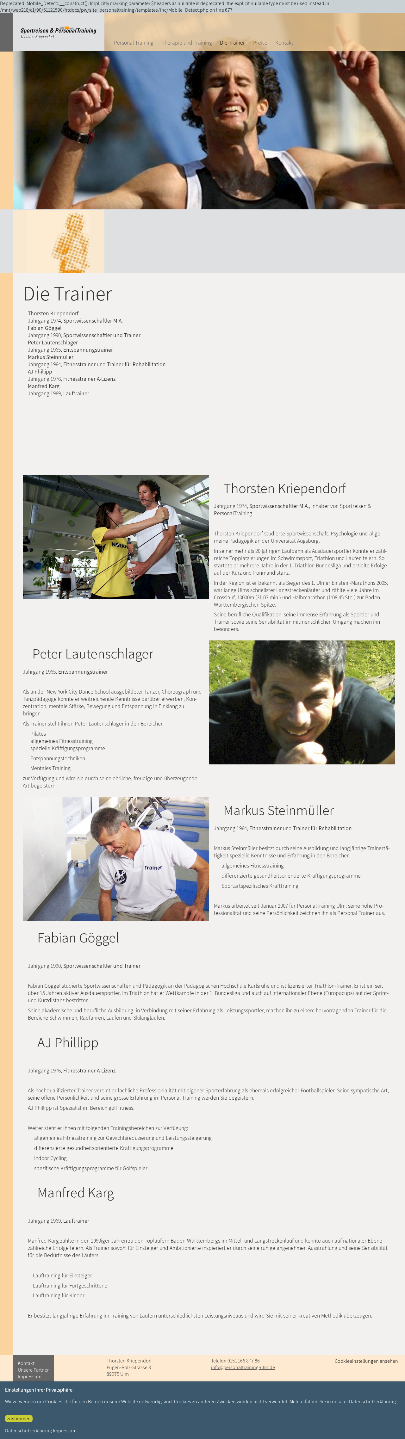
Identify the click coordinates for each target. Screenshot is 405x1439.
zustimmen (19, 1418)
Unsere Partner (33, 1370)
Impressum (29, 1376)
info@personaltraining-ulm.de (243, 1367)
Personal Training (133, 42)
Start (206, 112)
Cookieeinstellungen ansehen (366, 1361)
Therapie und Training (187, 42)
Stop (211, 112)
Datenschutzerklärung (28, 1430)
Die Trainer (232, 42)
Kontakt (284, 42)
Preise (260, 42)
